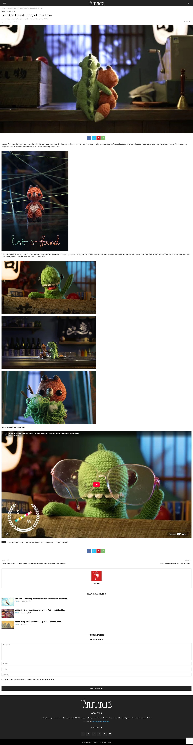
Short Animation (17, 8)
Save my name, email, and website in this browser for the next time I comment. (29, 679)
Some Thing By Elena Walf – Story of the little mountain (38, 622)
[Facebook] (89, 138)
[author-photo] (96, 580)
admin (5, 22)
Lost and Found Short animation (34, 542)
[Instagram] (88, 734)
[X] (94, 138)
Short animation (50, 542)
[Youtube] (110, 734)
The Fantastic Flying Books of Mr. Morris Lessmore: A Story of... (41, 599)
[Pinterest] (98, 138)
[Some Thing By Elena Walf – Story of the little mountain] (8, 625)
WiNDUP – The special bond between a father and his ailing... (40, 610)
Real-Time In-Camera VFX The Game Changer (175, 563)
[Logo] (96, 707)
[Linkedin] (94, 734)
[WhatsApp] (103, 138)
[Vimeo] (105, 734)
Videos (9, 8)
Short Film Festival (62, 542)
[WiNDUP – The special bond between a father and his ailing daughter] (8, 613)
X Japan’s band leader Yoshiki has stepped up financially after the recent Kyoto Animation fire (33, 563)
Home (3, 8)
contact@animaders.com (100, 722)
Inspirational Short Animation (16, 542)
